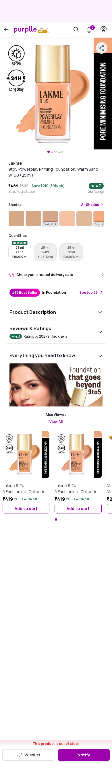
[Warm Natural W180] (33, 218)
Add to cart (26, 508)
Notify (84, 755)
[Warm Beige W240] (16, 218)
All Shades (90, 205)
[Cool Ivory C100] (67, 218)
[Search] (76, 29)
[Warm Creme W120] (84, 218)
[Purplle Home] (25, 29)
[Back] (6, 30)
